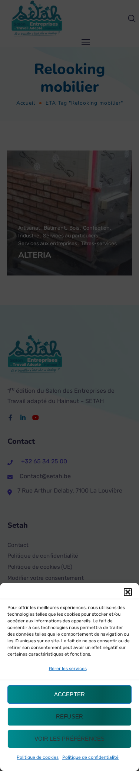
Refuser (69, 716)
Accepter (69, 694)
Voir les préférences (69, 739)
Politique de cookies (38, 757)
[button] (128, 592)
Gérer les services (68, 668)
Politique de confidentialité (90, 757)
